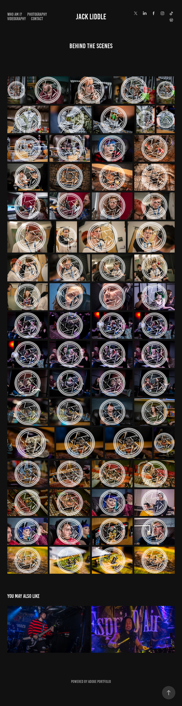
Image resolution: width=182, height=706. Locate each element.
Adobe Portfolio (99, 681)
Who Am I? (14, 14)
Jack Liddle (91, 16)
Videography (16, 18)
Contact (37, 18)
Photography (37, 14)
